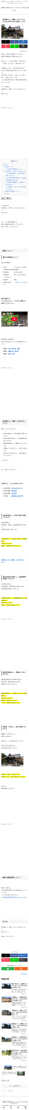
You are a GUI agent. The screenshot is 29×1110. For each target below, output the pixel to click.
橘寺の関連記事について (11, 191)
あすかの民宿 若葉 (14, 348)
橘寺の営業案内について (14, 169)
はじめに (5, 164)
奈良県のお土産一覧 (17, 496)
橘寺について (8, 166)
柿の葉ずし (14, 490)
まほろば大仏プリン (17, 488)
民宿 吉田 (11, 353)
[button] (23, 46)
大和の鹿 (14, 493)
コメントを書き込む (14, 1086)
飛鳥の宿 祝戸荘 (13, 351)
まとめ (7, 193)
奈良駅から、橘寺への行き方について (15, 171)
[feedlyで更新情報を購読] (7, 968)
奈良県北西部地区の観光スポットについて (15, 897)
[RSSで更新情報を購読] (21, 968)
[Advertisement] (14, 130)
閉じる (16, 161)
